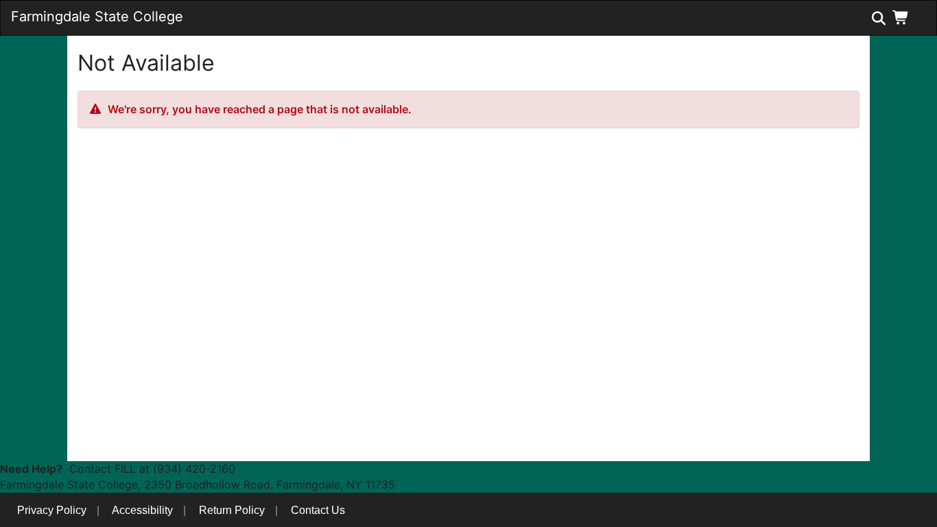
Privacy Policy (51, 510)
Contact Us (318, 510)
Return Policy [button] (232, 510)
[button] (903, 17)
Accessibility (142, 510)
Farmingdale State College (97, 16)
